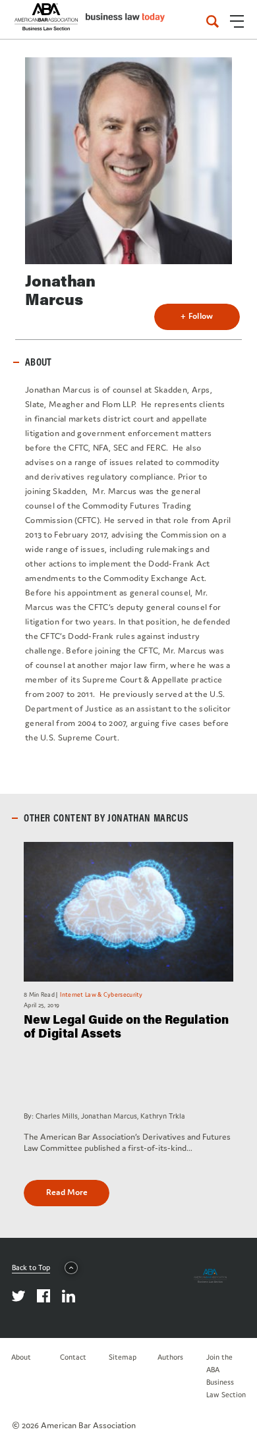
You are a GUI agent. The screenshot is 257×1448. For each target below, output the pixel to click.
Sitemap (122, 1357)
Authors (170, 1357)
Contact (73, 1357)
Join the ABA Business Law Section (226, 1376)
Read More (67, 1192)
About (21, 1357)
